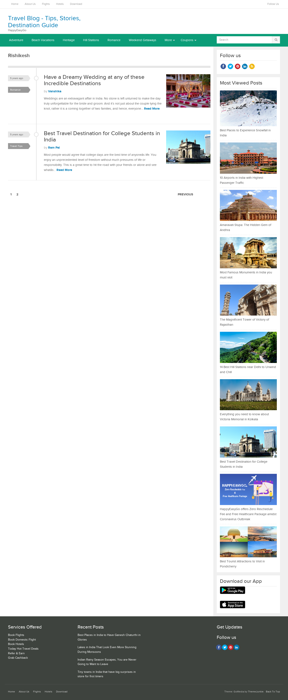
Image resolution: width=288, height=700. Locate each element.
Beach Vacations (43, 40)
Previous (185, 194)
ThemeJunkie (256, 691)
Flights (46, 4)
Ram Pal (54, 148)
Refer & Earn (16, 653)
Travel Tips (16, 146)
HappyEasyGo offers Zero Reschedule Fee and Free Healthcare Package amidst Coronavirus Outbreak (248, 514)
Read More (152, 109)
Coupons (187, 40)
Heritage (69, 40)
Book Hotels (16, 644)
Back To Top (273, 691)
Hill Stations (91, 40)
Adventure (16, 40)
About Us (30, 4)
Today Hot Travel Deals (23, 648)
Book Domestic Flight (22, 639)
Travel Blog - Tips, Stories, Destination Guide (44, 22)
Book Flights (16, 635)
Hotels (60, 4)
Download (76, 4)
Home (14, 4)
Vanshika (54, 91)
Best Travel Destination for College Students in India (102, 136)
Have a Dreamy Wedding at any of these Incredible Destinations (94, 80)
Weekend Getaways (142, 40)
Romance (114, 40)
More (168, 40)
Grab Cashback (18, 658)
